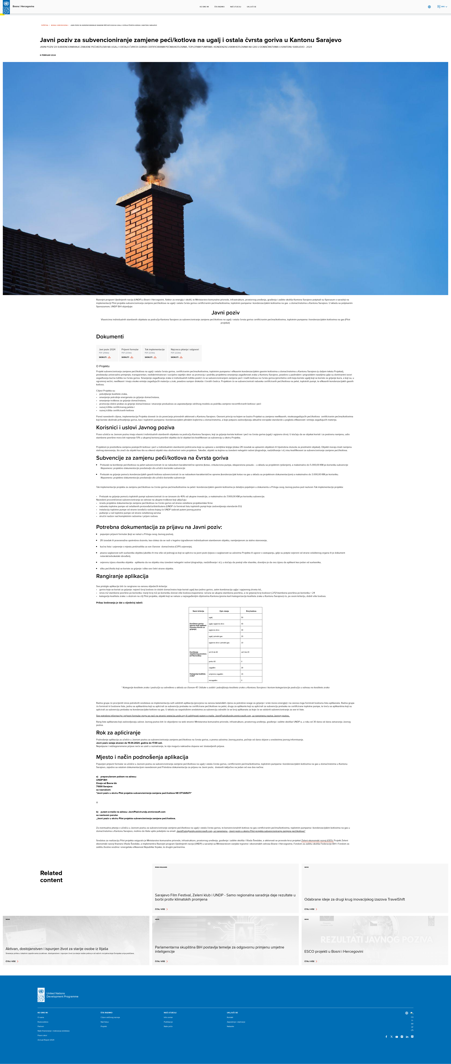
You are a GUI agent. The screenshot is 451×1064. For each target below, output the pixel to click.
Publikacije (168, 1022)
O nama (41, 1017)
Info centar (168, 1017)
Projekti (104, 1026)
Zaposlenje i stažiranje (236, 1022)
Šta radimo (219, 7)
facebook (386, 1036)
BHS (443, 7)
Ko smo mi (204, 7)
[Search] (412, 1022)
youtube (397, 1036)
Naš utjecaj (235, 7)
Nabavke (230, 1026)
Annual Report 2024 (46, 1040)
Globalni (429, 6)
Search (434, 6)
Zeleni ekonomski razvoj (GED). (317, 840)
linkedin (407, 1036)
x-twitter (391, 1036)
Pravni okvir (42, 1035)
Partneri (41, 1026)
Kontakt (230, 1017)
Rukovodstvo (43, 1022)
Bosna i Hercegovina (23, 6)
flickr (412, 1036)
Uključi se (251, 7)
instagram (402, 1036)
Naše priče (168, 1026)
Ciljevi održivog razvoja (110, 1017)
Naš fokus (105, 1022)
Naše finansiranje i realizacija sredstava (53, 1031)
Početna (44, 25)
